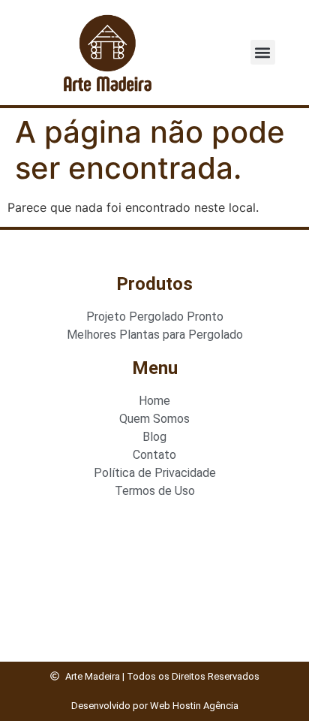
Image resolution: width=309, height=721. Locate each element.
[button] (262, 52)
